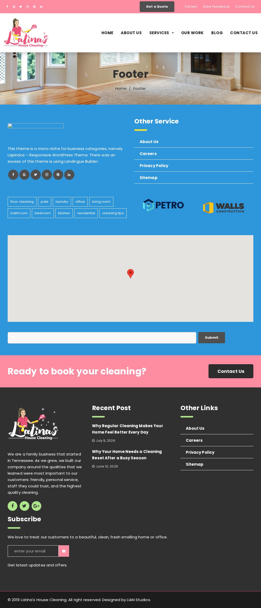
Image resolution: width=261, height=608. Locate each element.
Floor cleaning (22, 201)
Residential (86, 213)
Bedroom (43, 213)
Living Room (101, 201)
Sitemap (149, 177)
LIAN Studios (138, 599)
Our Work (192, 32)
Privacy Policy (154, 165)
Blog (217, 32)
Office (80, 201)
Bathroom (19, 213)
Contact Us (245, 6)
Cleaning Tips (113, 213)
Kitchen (64, 213)
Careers (148, 153)
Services (159, 32)
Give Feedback (216, 6)
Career (191, 6)
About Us (131, 32)
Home (107, 32)
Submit (211, 337)
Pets (44, 201)
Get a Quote (157, 6)
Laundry (62, 201)
